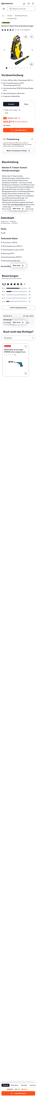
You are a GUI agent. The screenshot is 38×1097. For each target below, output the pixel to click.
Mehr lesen (17, 208)
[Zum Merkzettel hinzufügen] (31, 37)
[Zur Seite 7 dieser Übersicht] (24, 68)
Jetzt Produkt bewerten (18, 307)
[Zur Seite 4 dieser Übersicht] (15, 68)
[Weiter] (32, 50)
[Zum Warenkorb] (33, 3)
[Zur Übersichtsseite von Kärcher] (5, 23)
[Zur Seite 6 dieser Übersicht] (21, 68)
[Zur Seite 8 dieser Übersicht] (27, 68)
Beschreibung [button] (14, 1085)
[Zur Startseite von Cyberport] (7, 4)
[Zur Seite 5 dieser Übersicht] (18, 68)
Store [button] (26, 104)
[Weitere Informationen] (19, 110)
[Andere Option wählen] (32, 337)
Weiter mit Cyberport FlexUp (17, 150)
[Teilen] (25, 37)
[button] (19, 118)
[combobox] (17, 338)
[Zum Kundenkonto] (24, 3)
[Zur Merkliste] (28, 3)
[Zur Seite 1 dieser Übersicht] (6, 68)
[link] (10, 30)
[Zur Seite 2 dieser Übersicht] (9, 68)
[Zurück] (4, 50)
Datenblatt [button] (24, 1085)
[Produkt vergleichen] (31, 64)
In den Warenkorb (20, 130)
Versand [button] (11, 104)
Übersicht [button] (5, 1085)
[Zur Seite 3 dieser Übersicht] (12, 68)
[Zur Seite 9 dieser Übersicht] (30, 68)
